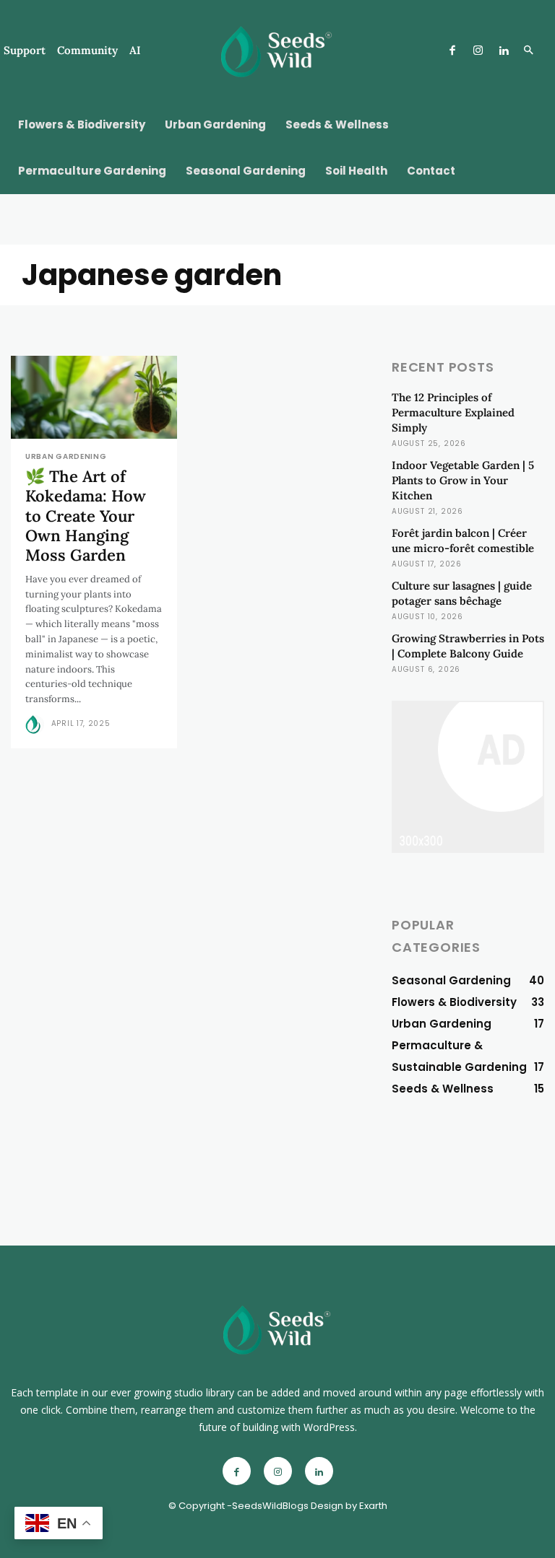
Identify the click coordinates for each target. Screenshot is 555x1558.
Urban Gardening (66, 456)
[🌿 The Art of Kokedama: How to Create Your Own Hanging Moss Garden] (94, 397)
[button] (528, 51)
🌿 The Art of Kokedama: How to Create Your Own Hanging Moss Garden (85, 516)
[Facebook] (452, 51)
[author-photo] (36, 724)
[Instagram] (477, 51)
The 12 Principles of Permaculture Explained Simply (453, 412)
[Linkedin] (503, 51)
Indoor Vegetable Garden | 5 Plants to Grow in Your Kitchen (463, 480)
